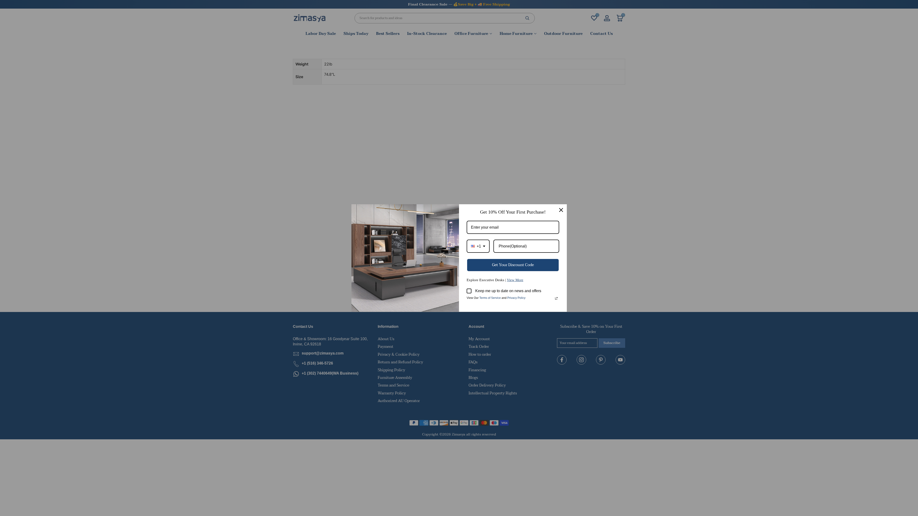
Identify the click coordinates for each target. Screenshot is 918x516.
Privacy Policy (516, 298)
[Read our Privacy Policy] (556, 298)
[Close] (561, 210)
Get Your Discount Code (513, 265)
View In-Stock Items (852, 468)
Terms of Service (490, 298)
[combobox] (478, 246)
